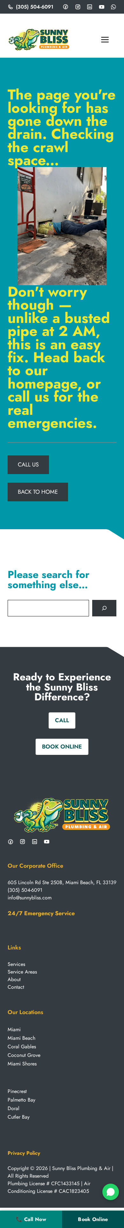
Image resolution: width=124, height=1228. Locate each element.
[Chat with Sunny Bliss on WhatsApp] (110, 1192)
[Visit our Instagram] (78, 7)
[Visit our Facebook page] (65, 7)
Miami (14, 1029)
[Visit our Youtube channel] (102, 7)
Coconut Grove (24, 1055)
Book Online (93, 1219)
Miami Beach (21, 1038)
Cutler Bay (19, 1117)
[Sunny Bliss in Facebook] (10, 842)
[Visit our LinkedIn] (90, 7)
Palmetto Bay (21, 1099)
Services (16, 964)
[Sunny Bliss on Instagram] (22, 842)
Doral (13, 1108)
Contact (16, 987)
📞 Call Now (31, 1219)
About (14, 979)
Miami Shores (22, 1063)
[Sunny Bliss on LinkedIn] (35, 842)
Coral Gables (22, 1046)
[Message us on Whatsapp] (113, 7)
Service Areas (22, 971)
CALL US (28, 464)
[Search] (104, 608)
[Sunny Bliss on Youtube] (47, 842)
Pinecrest (17, 1091)
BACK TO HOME (38, 492)
